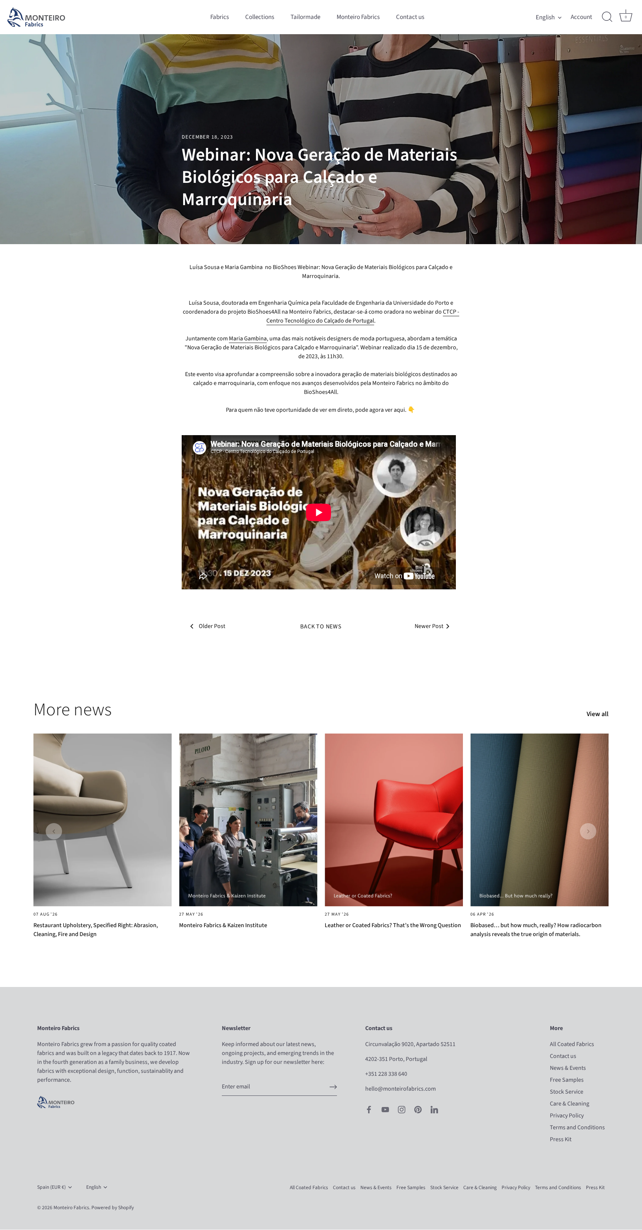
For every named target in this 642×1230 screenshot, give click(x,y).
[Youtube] (385, 1109)
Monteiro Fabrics (358, 17)
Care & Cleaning (569, 1104)
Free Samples (567, 1080)
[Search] (607, 17)
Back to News (321, 626)
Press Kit (560, 1140)
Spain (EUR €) (51, 1187)
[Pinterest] (418, 1109)
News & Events (568, 1068)
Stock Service (566, 1092)
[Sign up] (333, 1087)
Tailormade (305, 17)
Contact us (410, 17)
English (545, 17)
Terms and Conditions (577, 1128)
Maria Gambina (248, 338)
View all (598, 714)
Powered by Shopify (112, 1207)
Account (581, 17)
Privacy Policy (567, 1116)
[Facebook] (369, 1109)
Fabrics (219, 17)
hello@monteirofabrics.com (400, 1089)
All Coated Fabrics (572, 1044)
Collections (259, 17)
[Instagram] (401, 1109)
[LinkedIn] (434, 1109)
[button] (54, 831)
